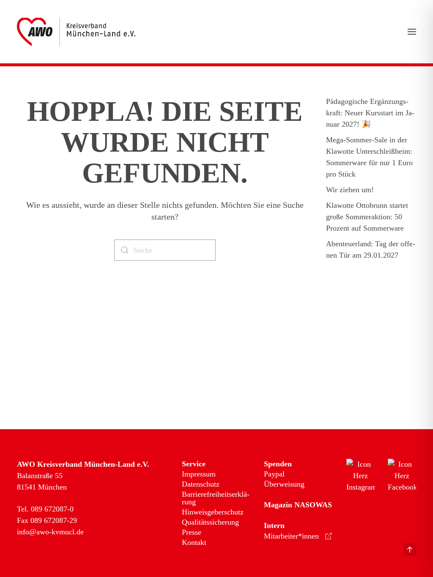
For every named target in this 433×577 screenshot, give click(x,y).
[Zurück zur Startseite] (76, 31)
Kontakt (194, 542)
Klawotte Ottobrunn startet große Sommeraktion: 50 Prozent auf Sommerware (367, 216)
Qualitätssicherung (210, 522)
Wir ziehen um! (350, 189)
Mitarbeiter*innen (291, 536)
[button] (412, 31)
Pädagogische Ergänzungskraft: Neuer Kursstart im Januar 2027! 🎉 (370, 112)
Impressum (199, 474)
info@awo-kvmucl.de (50, 532)
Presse (191, 532)
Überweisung (284, 484)
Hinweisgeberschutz (213, 512)
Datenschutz (200, 484)
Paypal (274, 474)
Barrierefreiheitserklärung (215, 498)
